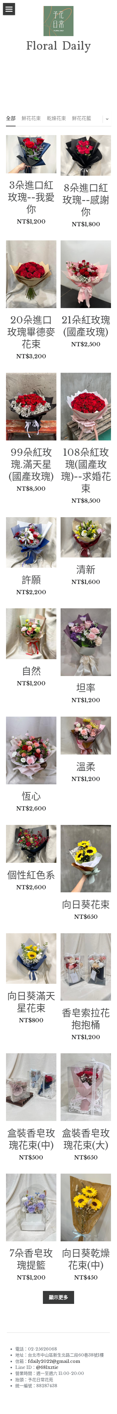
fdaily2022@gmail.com (54, 1361)
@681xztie (47, 1367)
